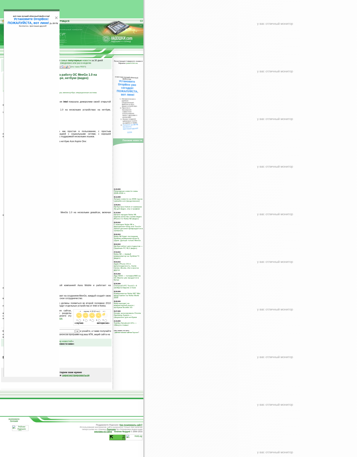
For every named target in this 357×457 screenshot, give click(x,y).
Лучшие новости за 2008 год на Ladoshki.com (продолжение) (128, 200)
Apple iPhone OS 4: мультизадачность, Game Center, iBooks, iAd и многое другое (126, 267)
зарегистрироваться (75, 375)
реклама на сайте (103, 431)
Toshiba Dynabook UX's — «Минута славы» (125, 324)
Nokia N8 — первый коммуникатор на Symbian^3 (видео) (126, 256)
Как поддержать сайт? (131, 425)
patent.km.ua (132, 63)
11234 (129, 132)
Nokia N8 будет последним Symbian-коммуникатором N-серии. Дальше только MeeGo (127, 238)
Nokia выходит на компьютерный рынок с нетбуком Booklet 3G (124, 305)
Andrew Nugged (122, 431)
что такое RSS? (78, 67)
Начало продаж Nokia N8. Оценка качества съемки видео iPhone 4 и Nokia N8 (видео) (128, 217)
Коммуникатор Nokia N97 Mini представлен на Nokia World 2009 (127, 295)
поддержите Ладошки (14, 420)
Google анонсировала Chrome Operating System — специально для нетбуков (127, 315)
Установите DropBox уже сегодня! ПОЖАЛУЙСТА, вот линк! (127, 87)
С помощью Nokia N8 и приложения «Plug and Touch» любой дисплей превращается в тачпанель (128, 227)
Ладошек (126, 332)
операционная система (86, 93)
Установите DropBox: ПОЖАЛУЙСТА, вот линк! (28, 21)
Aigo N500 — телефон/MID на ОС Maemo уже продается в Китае (127, 278)
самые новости (76, 60)
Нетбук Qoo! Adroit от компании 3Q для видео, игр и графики (128, 208)
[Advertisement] (71, 8)
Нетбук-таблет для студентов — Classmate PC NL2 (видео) (128, 247)
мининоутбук (69, 93)
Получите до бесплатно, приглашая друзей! (130, 127)
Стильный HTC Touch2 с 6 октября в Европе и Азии (125, 287)
